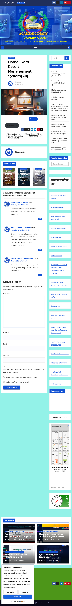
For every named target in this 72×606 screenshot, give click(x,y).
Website (6, 355)
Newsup (43, 603)
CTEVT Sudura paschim (60, 354)
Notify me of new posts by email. (17, 382)
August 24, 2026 (12, 539)
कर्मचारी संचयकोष (56, 237)
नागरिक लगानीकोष (56, 256)
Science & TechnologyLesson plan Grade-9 (58, 74)
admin (19, 82)
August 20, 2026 (46, 539)
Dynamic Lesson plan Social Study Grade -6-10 (59, 83)
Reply (40, 218)
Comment (7, 294)
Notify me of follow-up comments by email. (21, 377)
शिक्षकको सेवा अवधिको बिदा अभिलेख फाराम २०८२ (33, 135)
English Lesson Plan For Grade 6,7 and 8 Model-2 (58, 117)
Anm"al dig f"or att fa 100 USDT (22, 258)
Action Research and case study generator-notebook (59, 141)
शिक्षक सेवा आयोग (56, 306)
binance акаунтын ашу (19, 202)
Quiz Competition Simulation (48, 555)
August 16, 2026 (46, 560)
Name (6, 332)
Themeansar (51, 603)
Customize (10, 592)
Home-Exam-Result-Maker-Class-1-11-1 (16, 119)
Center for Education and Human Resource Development (59, 330)
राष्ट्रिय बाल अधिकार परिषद (59, 363)
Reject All (25, 592)
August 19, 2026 (12, 560)
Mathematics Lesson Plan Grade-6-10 (16, 555)
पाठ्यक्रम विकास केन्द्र (57, 207)
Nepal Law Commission (59, 228)
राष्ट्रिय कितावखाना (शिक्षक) (59, 247)
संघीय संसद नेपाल (56, 384)
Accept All (17, 596)
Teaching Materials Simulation (14, 531)
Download (33, 119)
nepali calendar (61, 487)
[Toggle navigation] (35, 47)
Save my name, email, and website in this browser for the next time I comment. (23, 371)
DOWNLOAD (12, 57)
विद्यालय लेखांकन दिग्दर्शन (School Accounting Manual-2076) (15, 136)
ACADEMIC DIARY (36, 37)
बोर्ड (58, 219)
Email (5, 344)
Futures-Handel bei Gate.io (21, 228)
